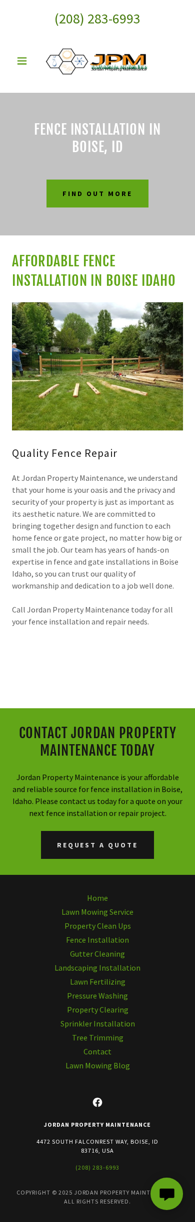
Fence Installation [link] (97, 940)
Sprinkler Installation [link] (97, 1023)
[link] (98, 61)
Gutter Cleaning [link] (97, 954)
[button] (25, 61)
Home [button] (97, 898)
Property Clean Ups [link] (97, 926)
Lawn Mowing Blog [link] (98, 1065)
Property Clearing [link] (97, 1010)
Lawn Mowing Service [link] (98, 912)
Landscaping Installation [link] (97, 968)
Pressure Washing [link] (97, 996)
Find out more (97, 193)
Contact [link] (98, 1051)
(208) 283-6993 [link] (97, 18)
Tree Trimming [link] (98, 1037)
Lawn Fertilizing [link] (98, 982)
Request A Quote (97, 844)
